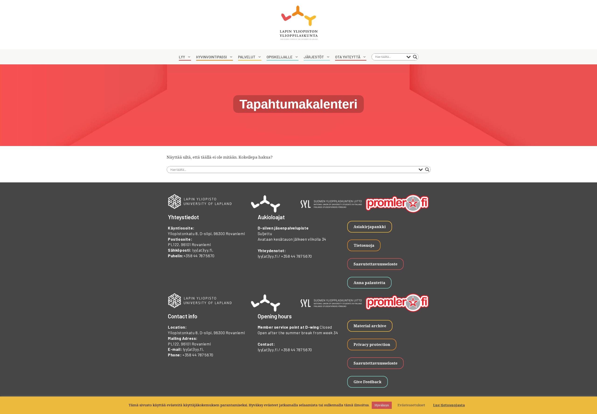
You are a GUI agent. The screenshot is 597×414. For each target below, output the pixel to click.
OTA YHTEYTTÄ (347, 57)
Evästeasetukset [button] (411, 405)
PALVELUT (246, 57)
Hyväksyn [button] (382, 405)
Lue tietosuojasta (449, 405)
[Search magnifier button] (415, 57)
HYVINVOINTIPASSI (211, 57)
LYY (182, 57)
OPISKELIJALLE (279, 57)
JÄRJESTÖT (314, 57)
